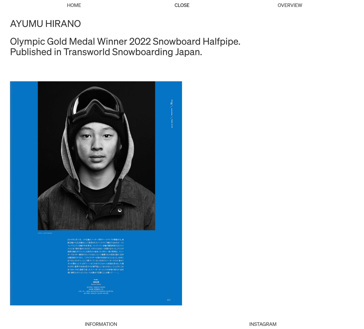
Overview (290, 5)
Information (101, 324)
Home (74, 5)
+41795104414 (182, 324)
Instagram (263, 324)
